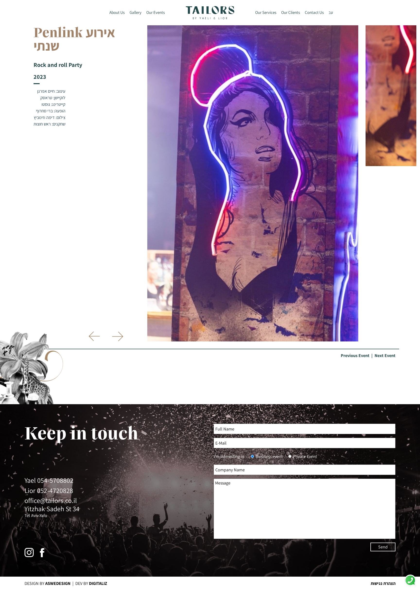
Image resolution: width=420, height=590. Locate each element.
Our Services (265, 12)
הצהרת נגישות (383, 583)
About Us (117, 12)
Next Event (385, 355)
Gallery (135, 12)
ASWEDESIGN (57, 583)
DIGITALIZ (98, 583)
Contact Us (314, 12)
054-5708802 (55, 480)
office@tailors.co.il (51, 500)
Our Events (155, 12)
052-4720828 (55, 490)
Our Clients (290, 12)
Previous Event (355, 355)
